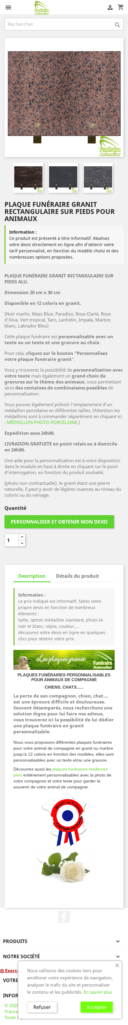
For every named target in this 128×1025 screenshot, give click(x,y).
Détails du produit (77, 576)
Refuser (42, 1007)
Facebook (64, 917)
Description (32, 576)
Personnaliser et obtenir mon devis (59, 521)
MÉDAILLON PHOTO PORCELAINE (42, 422)
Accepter (97, 1007)
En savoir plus (98, 992)
